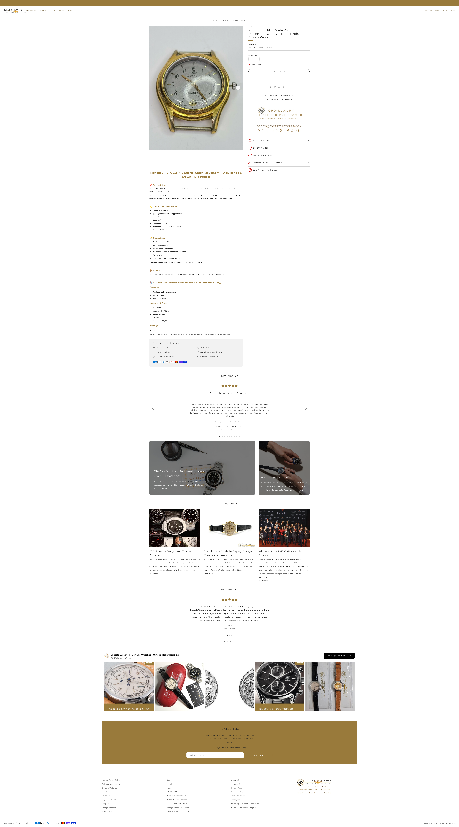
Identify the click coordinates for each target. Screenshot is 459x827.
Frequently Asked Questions (178, 812)
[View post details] (129, 686)
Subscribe (259, 755)
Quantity (252, 55)
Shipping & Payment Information (245, 804)
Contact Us (236, 784)
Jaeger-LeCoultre (109, 800)
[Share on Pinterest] (283, 87)
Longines (105, 804)
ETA (250, 26)
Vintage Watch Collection (112, 780)
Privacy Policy (237, 792)
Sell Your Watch (57, 10)
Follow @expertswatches (339, 656)
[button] (279, 79)
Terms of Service (238, 796)
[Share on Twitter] (279, 87)
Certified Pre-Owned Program (243, 808)
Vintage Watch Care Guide (178, 808)
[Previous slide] (153, 408)
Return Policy (237, 788)
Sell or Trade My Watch (278, 100)
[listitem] (229, 3)
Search (452, 10)
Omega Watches (109, 808)
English (428, 10)
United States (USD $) (12, 823)
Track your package (239, 800)
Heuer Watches (108, 796)
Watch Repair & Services (177, 800)
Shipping (251, 47)
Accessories (31, 10)
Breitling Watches (109, 788)
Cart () (444, 10)
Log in (436, 10)
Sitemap (170, 788)
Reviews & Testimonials (176, 796)
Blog (169, 780)
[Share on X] (275, 87)
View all (228, 641)
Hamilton (105, 792)
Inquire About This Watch (278, 95)
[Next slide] (237, 87)
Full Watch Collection (111, 784)
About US (235, 780)
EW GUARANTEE (174, 792)
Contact (69, 10)
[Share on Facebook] (270, 87)
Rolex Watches (108, 812)
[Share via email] (287, 87)
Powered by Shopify (430, 823)
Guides (43, 10)
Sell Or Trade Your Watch (177, 804)
